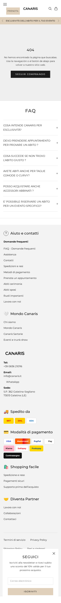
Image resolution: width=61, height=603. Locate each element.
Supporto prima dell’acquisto (21, 486)
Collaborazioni (12, 513)
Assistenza (10, 254)
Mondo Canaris (13, 327)
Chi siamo (10, 322)
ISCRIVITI (30, 591)
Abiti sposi (10, 289)
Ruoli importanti (13, 295)
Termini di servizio (14, 539)
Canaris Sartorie (13, 333)
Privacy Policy (38, 539)
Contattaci (10, 519)
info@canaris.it (12, 376)
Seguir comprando (30, 74)
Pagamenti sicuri (14, 480)
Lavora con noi (12, 301)
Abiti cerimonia (13, 283)
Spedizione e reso (14, 475)
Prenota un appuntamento (20, 278)
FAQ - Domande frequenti (19, 248)
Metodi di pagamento (17, 272)
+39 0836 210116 (13, 366)
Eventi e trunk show (16, 339)
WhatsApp (12, 381)
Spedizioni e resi (13, 266)
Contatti (9, 260)
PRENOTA (12, 11)
